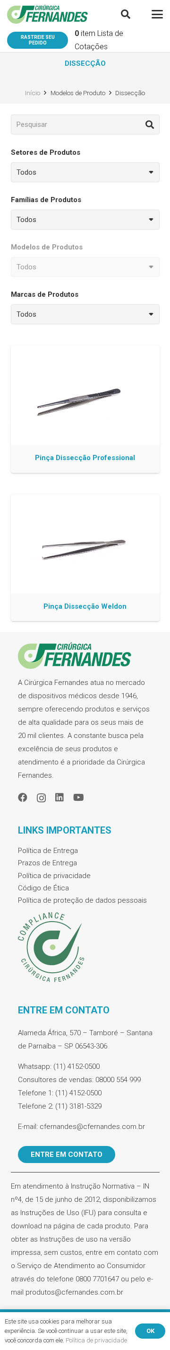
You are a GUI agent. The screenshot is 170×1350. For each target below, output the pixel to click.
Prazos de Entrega (47, 863)
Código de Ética (43, 888)
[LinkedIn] (59, 797)
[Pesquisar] (150, 124)
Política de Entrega (48, 850)
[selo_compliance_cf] (85, 947)
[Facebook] (22, 797)
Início (32, 93)
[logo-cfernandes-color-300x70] (47, 14)
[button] (125, 14)
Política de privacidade (54, 875)
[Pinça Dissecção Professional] (85, 409)
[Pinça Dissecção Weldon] (85, 558)
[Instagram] (41, 798)
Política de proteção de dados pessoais (82, 900)
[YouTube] (78, 797)
